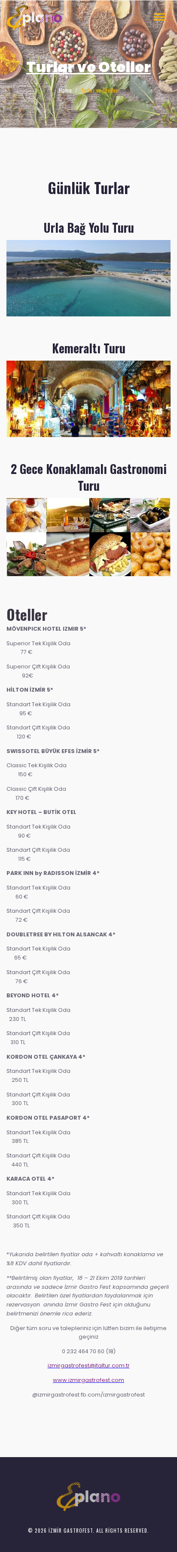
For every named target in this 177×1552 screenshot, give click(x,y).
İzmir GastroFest (71, 1530)
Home (65, 90)
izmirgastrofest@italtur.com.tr (89, 1365)
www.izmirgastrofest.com (88, 1380)
